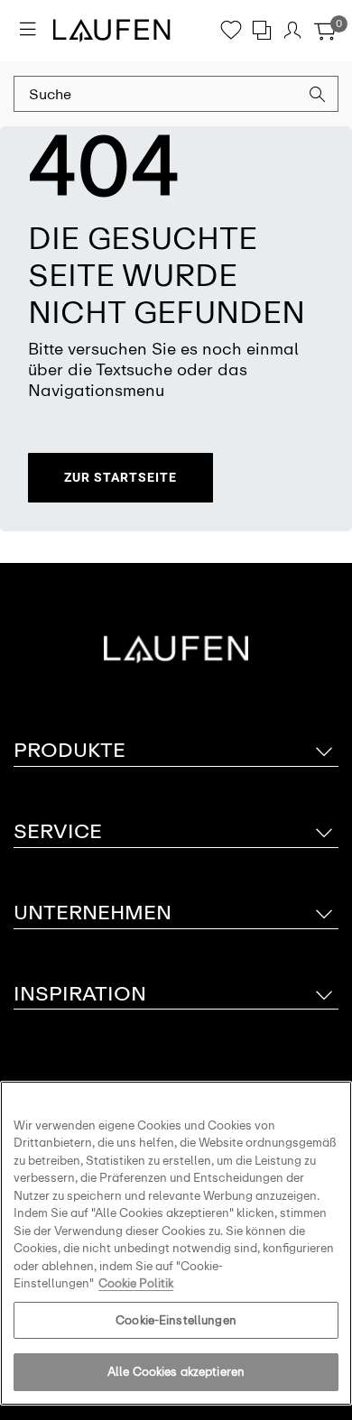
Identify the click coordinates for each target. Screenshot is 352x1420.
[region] (176, 1243)
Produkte (69, 750)
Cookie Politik (135, 1283)
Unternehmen (92, 912)
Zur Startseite (120, 477)
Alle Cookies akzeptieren (176, 1372)
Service (58, 831)
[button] (318, 96)
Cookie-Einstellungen (176, 1320)
